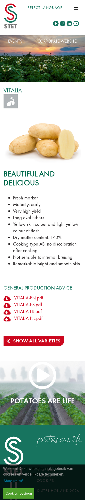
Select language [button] (44, 7)
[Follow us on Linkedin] (69, 23)
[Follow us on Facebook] (56, 23)
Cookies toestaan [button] (18, 493)
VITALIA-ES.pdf (28, 305)
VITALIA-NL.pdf (28, 318)
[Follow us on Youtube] (76, 23)
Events (15, 41)
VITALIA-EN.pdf (28, 298)
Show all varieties (36, 341)
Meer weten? (14, 480)
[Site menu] (76, 7)
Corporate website (57, 41)
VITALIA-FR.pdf (28, 311)
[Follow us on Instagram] (62, 23)
